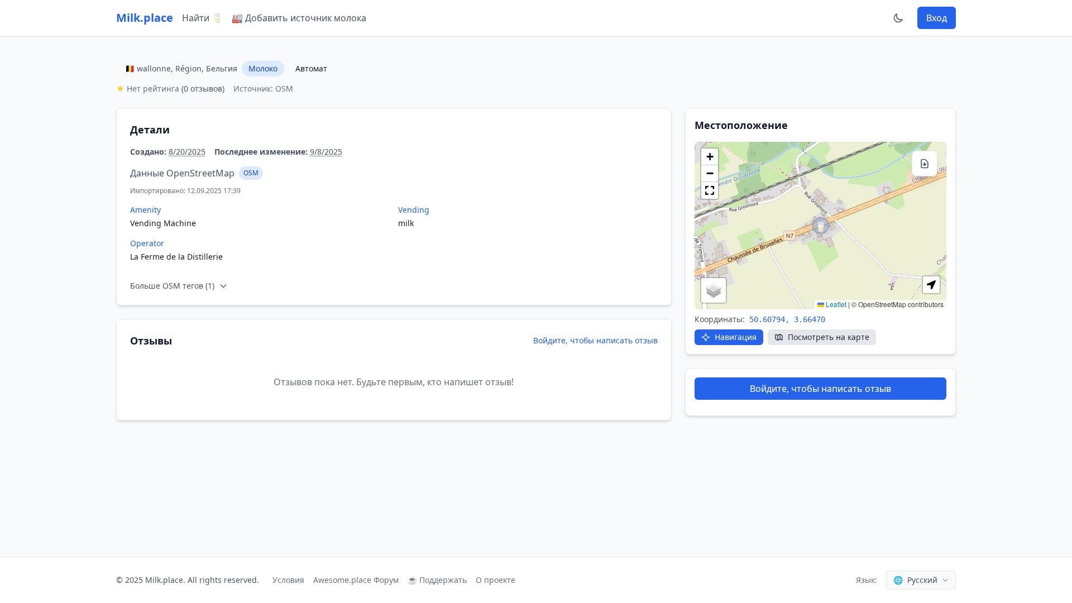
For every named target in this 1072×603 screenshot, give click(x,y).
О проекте (495, 580)
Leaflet (835, 304)
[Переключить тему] (898, 18)
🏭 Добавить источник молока (299, 18)
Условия (288, 580)
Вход (936, 18)
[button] (820, 225)
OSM (251, 173)
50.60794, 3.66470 (787, 319)
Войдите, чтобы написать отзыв (595, 340)
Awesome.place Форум (356, 580)
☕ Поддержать (437, 580)
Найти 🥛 (202, 18)
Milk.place (144, 17)
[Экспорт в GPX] (924, 163)
